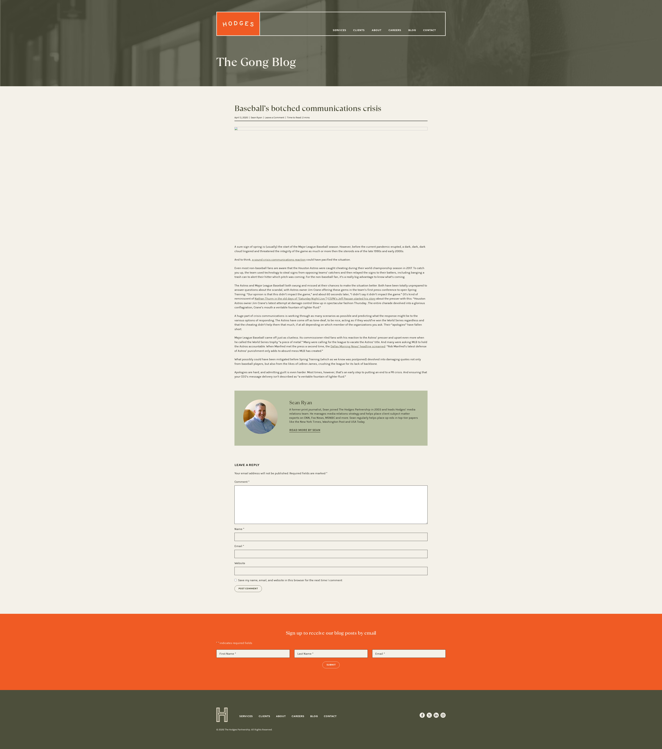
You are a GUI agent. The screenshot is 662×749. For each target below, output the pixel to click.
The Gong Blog (256, 62)
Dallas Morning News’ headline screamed (357, 346)
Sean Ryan (256, 117)
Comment (241, 481)
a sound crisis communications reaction (279, 259)
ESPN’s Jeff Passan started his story (351, 298)
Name (239, 529)
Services (339, 30)
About (376, 30)
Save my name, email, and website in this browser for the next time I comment (290, 580)
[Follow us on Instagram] (443, 715)
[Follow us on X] (429, 715)
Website (239, 563)
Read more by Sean (304, 430)
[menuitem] (339, 30)
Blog (412, 30)
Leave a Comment (274, 117)
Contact (429, 30)
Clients (359, 30)
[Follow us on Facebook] (422, 715)
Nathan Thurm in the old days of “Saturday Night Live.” (291, 298)
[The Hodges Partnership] (238, 23)
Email (239, 546)
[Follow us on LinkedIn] (436, 715)
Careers (394, 30)
